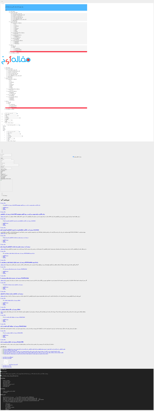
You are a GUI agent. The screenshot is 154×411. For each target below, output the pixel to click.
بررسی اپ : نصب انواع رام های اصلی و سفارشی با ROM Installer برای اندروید (19, 262)
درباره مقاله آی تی (9, 404)
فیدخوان (7, 409)
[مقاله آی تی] (16, 65)
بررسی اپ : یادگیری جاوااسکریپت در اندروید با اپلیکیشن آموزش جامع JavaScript (19, 229)
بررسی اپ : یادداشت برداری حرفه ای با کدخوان (11, 293)
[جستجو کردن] (17, 113)
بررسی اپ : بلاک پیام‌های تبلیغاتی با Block (10, 309)
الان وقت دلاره (6, 386)
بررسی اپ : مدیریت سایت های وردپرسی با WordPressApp (14, 278)
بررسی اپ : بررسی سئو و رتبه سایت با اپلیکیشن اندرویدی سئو (15, 246)
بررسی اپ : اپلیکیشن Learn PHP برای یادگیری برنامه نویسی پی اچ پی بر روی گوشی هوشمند (22, 214)
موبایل (4, 208)
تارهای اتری (5, 392)
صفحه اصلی (7, 403)
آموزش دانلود (8, 408)
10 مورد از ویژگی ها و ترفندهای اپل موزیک (14, 401)
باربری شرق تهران (6, 385)
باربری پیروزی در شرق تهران (8, 384)
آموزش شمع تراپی (6, 381)
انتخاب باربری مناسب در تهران (9, 391)
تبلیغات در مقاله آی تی (9, 407)
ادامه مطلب (3, 216)
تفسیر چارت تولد (6, 382)
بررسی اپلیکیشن (5, 207)
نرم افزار (4, 209)
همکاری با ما (7, 406)
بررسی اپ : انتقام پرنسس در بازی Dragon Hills (11, 341)
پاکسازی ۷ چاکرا (6, 380)
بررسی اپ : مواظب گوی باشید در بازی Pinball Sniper (13, 326)
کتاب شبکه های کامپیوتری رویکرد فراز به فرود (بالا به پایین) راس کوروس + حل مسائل (20, 398)
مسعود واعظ (41, 399)
